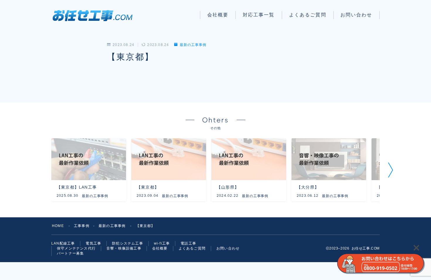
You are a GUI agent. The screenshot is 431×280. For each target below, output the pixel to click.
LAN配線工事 (63, 243)
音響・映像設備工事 (123, 248)
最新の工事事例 (193, 45)
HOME (58, 226)
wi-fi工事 (162, 243)
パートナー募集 (70, 253)
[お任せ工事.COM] (94, 15)
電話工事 (188, 243)
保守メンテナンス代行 (76, 248)
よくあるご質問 (307, 15)
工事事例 (81, 226)
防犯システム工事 (127, 243)
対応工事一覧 (259, 15)
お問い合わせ (356, 15)
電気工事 (93, 243)
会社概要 (217, 15)
